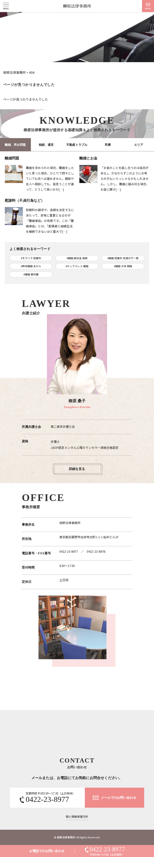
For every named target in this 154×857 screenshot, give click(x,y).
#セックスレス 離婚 (77, 266)
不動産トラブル (76, 144)
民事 (108, 144)
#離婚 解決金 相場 (77, 258)
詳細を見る (77, 468)
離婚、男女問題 (15, 144)
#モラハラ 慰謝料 (31, 258)
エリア (138, 144)
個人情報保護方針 (77, 817)
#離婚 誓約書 (30, 274)
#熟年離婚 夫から (31, 266)
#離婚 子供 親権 (123, 266)
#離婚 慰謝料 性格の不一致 (123, 258)
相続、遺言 (46, 144)
